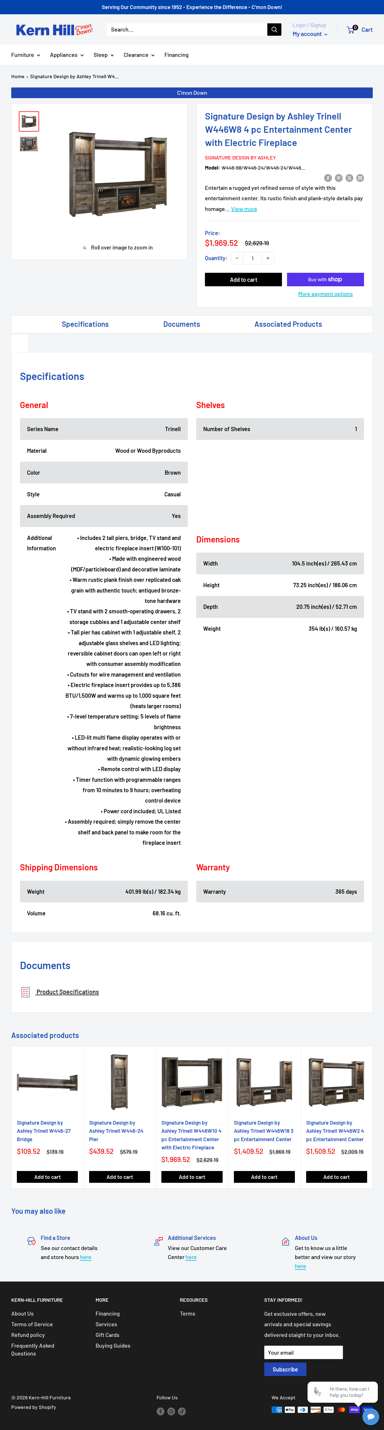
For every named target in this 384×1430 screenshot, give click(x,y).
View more (244, 208)
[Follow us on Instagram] (171, 1411)
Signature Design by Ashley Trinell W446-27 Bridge (44, 1130)
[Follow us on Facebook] (160, 1411)
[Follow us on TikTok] (182, 1411)
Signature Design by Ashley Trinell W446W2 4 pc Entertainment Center (335, 1130)
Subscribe (285, 1369)
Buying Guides (113, 1345)
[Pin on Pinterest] (339, 177)
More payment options (325, 293)
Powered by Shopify (33, 1407)
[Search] (274, 29)
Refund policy (28, 1334)
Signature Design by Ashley (240, 157)
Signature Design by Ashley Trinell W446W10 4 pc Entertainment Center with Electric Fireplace (191, 1134)
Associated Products (288, 323)
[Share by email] (360, 177)
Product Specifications (67, 991)
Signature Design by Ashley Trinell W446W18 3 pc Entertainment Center (263, 1130)
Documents (181, 323)
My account (308, 33)
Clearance (136, 54)
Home (17, 76)
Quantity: (216, 258)
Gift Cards (107, 1334)
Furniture (22, 54)
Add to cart (243, 279)
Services (106, 1324)
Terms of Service (32, 1324)
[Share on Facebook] (328, 177)
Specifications (85, 323)
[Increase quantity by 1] (268, 258)
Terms (187, 1313)
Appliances (64, 54)
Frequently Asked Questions (32, 1349)
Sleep (101, 54)
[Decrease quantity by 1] (237, 258)
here (85, 1256)
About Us (22, 1313)
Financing (176, 54)
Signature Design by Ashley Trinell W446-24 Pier (116, 1130)
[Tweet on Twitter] (349, 177)
